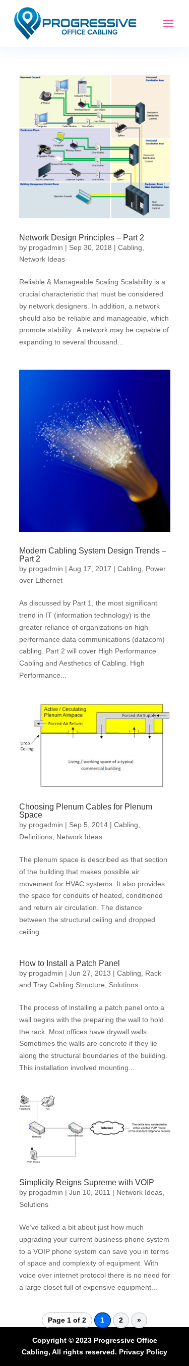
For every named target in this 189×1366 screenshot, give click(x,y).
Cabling (130, 247)
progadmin (46, 247)
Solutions (123, 985)
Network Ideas (42, 259)
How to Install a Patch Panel (69, 963)
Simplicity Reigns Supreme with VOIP (86, 1182)
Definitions (35, 837)
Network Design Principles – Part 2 (81, 237)
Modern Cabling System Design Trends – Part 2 (92, 554)
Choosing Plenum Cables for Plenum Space (85, 810)
